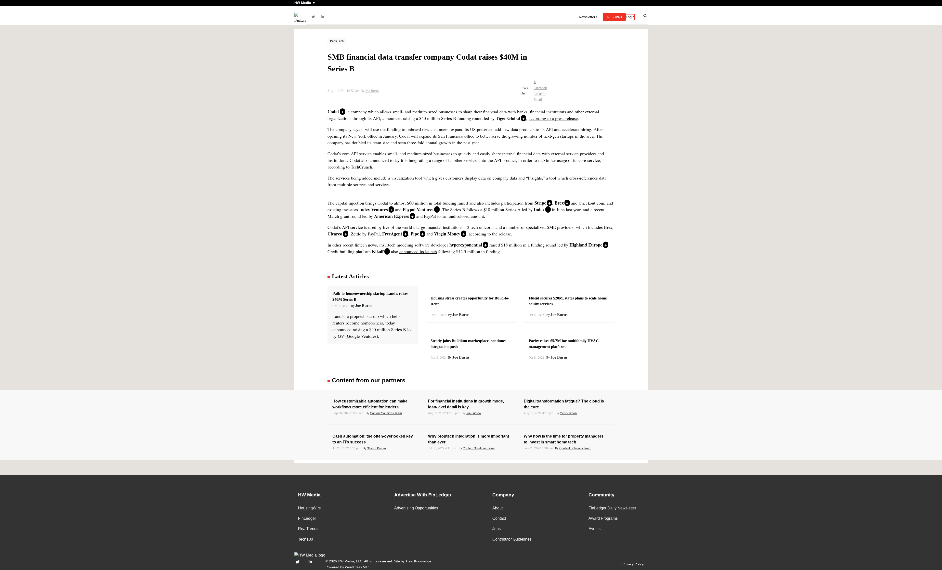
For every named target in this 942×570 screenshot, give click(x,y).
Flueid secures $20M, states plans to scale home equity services (568, 301)
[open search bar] (645, 15)
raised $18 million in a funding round (522, 245)
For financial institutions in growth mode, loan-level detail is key (466, 404)
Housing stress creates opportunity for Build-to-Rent (470, 301)
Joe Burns (372, 91)
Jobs (496, 529)
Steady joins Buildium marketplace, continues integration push (468, 344)
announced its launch (418, 251)
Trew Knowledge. (419, 561)
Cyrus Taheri (568, 413)
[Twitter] (313, 17)
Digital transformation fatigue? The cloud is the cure (564, 404)
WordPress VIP (356, 567)
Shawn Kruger (376, 448)
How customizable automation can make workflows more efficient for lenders (369, 404)
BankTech (337, 41)
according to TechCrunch (349, 167)
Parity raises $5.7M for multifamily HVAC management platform (564, 344)
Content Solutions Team (386, 413)
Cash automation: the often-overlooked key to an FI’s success (372, 439)
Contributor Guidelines (512, 539)
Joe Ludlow (473, 413)
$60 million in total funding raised (437, 203)
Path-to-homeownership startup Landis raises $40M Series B (370, 296)
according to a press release (553, 118)
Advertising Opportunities (416, 508)
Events (595, 529)
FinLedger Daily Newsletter (612, 508)
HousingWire (309, 508)
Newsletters (588, 17)
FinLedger (307, 518)
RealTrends (308, 529)
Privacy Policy (633, 564)
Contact (499, 518)
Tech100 (305, 539)
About (497, 508)
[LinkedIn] (322, 17)
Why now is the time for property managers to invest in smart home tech (563, 439)
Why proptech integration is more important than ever (468, 439)
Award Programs (603, 518)
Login (630, 17)
